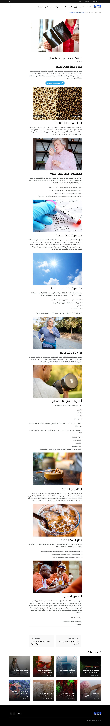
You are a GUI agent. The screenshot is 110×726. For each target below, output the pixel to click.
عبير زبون (95, 699)
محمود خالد (71, 699)
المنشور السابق (72, 638)
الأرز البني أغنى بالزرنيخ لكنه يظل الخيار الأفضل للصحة (44, 694)
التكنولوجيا (81, 7)
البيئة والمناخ (48, 7)
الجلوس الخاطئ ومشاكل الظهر (21, 671)
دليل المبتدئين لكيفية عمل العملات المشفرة (69, 642)
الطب (75, 7)
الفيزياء (70, 7)
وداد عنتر (24, 699)
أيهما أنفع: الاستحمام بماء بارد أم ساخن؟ (67, 671)
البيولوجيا (40, 7)
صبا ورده (48, 675)
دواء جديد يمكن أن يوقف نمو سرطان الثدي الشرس (91, 694)
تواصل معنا (78, 2)
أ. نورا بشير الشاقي (46, 699)
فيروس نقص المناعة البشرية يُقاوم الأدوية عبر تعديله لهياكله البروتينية (20, 693)
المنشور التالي (37, 638)
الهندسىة (63, 7)
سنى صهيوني (94, 675)
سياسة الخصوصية (87, 2)
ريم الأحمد (71, 675)
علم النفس (56, 7)
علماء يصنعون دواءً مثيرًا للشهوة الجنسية (44, 671)
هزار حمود (24, 675)
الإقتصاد (89, 7)
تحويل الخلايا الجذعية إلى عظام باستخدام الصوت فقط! (67, 694)
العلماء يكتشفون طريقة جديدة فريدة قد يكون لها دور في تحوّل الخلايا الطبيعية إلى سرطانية (90, 671)
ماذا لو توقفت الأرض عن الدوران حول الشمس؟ (40, 642)
